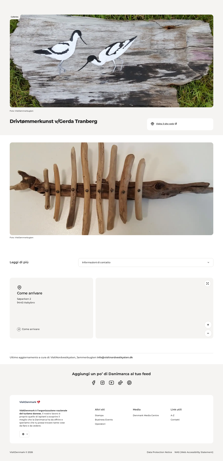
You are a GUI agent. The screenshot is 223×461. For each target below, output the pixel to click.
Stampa (99, 415)
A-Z (172, 415)
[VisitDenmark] (29, 402)
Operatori (100, 424)
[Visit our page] (102, 382)
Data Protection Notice (159, 452)
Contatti (175, 419)
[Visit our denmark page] (93, 382)
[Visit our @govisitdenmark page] (120, 382)
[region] (154, 308)
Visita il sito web (165, 123)
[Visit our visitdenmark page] (111, 382)
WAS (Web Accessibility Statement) (193, 452)
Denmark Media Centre (146, 415)
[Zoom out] (208, 333)
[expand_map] (207, 283)
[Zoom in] (208, 324)
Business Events (104, 419)
